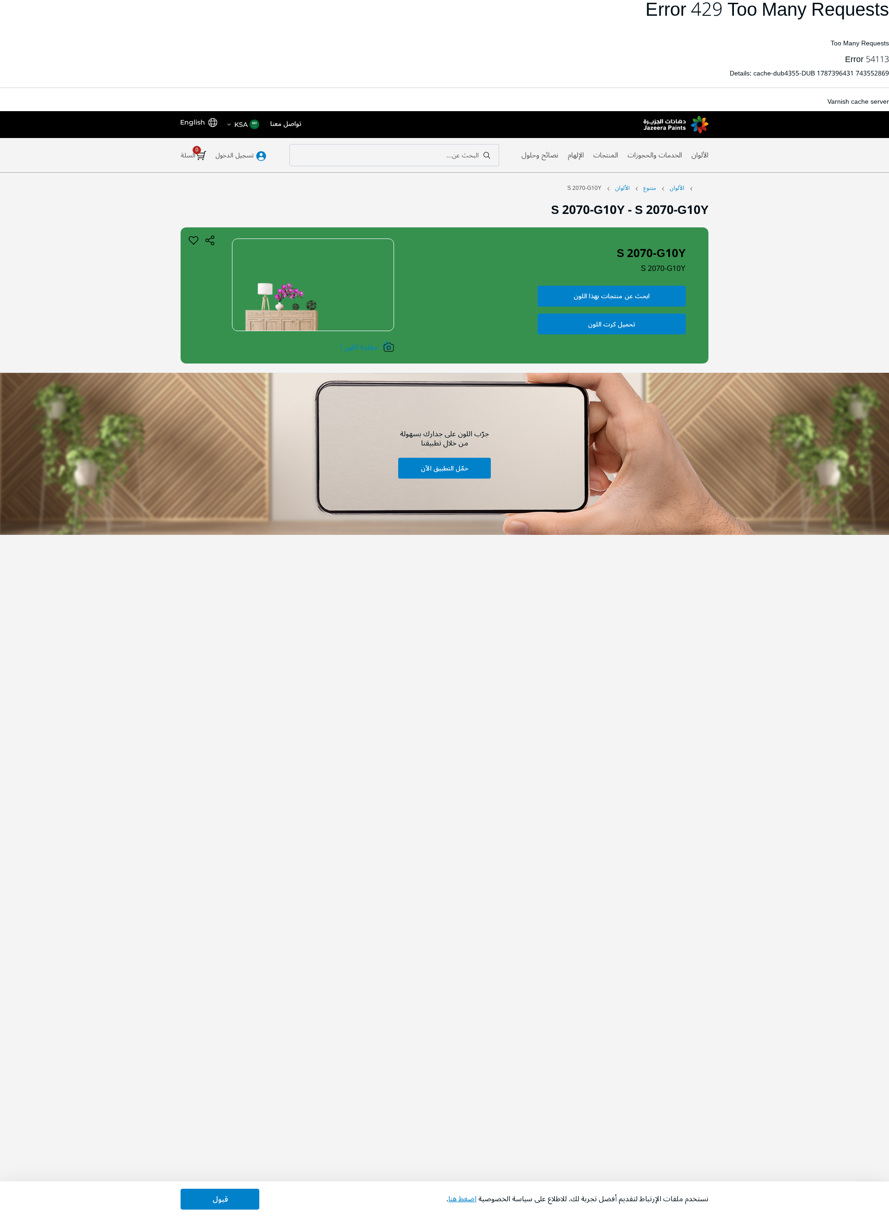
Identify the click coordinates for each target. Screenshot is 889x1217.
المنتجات (605, 155)
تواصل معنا (285, 124)
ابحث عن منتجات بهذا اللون (612, 296)
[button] (242, 124)
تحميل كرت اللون (611, 324)
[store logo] (676, 124)
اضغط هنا (462, 1199)
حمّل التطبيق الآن (444, 468)
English (192, 122)
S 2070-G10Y (663, 268)
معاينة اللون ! (359, 347)
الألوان (699, 155)
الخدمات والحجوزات (654, 155)
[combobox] (394, 155)
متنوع (650, 188)
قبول (220, 1199)
